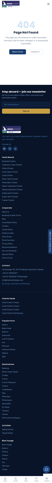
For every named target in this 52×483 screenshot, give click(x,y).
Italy (3, 393)
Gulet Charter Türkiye (10, 302)
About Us (5, 212)
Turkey (4, 469)
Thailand (5, 411)
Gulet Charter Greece (10, 306)
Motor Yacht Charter (10, 179)
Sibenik (5, 353)
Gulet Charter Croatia (10, 310)
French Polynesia (9, 382)
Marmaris (5, 346)
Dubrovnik (6, 335)
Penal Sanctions (8, 240)
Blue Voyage (7, 445)
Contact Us (35, 52)
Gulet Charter (7, 175)
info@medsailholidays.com (12, 280)
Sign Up (26, 111)
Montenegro (7, 400)
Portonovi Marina (8, 349)
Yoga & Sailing (7, 433)
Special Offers (7, 254)
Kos (3, 342)
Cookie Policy (7, 229)
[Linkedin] (15, 148)
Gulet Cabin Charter (10, 172)
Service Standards (9, 251)
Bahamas (5, 368)
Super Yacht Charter (10, 197)
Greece (5, 386)
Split (4, 357)
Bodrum (5, 332)
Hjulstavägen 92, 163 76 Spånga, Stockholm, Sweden (23, 269)
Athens (5, 325)
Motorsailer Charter (9, 182)
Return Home (17, 52)
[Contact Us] (46, 469)
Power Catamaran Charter (12, 186)
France (5, 379)
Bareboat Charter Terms (11, 215)
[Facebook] (4, 148)
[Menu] (48, 4)
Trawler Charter (8, 200)
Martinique (6, 397)
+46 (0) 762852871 (10, 273)
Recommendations (9, 247)
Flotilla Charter (8, 168)
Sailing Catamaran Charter (12, 190)
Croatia (5, 375)
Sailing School (7, 429)
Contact (5, 226)
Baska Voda (6, 328)
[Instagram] (10, 148)
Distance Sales (8, 233)
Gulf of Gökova (8, 339)
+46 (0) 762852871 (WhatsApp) (14, 277)
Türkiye (5, 414)
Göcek (4, 459)
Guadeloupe (7, 389)
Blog (4, 219)
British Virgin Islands (10, 372)
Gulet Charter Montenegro (12, 313)
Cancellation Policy (9, 222)
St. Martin (6, 407)
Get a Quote (7, 237)
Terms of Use (7, 258)
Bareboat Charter (9, 161)
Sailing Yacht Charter (10, 193)
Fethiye (5, 452)
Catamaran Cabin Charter (12, 165)
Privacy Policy (7, 244)
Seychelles (6, 404)
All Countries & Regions (11, 418)
